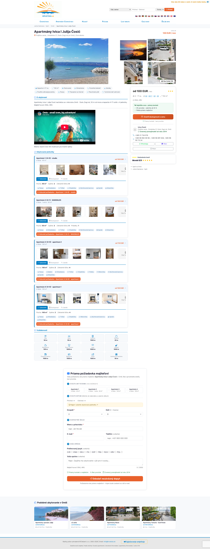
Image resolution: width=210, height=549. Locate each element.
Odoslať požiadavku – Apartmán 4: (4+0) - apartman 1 (59, 324)
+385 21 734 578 (141, 135)
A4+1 (150, 96)
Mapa (154, 148)
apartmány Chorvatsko (126, 545)
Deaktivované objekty (76, 545)
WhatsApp (144, 144)
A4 (146, 96)
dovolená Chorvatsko (111, 545)
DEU (82, 452)
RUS (106, 452)
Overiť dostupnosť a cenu (154, 117)
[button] (153, 159)
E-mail (70, 434)
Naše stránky (88, 545)
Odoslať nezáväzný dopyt (106, 478)
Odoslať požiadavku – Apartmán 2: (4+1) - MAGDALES (59, 234)
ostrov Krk (137, 545)
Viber (165, 144)
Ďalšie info (166, 21)
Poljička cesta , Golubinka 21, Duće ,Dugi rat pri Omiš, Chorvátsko (60, 35)
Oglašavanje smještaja (135, 542)
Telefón (113, 434)
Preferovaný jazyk (78, 448)
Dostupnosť (55, 179)
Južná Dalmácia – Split (41, 26)
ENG (75, 452)
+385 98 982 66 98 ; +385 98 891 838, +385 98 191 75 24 (153, 139)
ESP (94, 452)
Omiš (52, 26)
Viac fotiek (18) (168, 81)
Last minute (125, 21)
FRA (100, 452)
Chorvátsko (44, 21)
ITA (88, 452)
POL (119, 452)
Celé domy (145, 21)
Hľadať (170, 9)
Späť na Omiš (137, 166)
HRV (113, 452)
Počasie (105, 21)
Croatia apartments (98, 545)
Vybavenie (42, 179)
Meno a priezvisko (75, 424)
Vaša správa (76, 456)
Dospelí (71, 410)
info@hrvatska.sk (109, 541)
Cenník (65, 179)
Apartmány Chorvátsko (64, 21)
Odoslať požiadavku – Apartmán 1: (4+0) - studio (57, 192)
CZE (69, 452)
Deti (112, 410)
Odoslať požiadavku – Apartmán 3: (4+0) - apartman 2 (59, 279)
